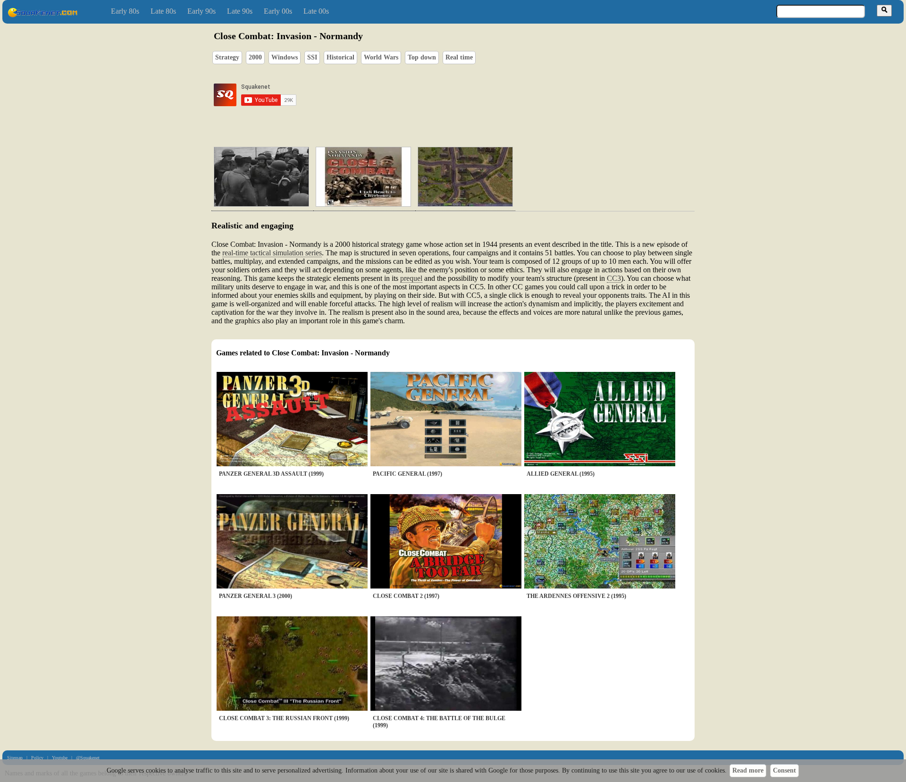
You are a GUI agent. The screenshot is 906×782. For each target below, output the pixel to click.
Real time (459, 57)
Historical (340, 57)
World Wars (381, 57)
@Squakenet (88, 757)
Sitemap (15, 757)
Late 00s (316, 11)
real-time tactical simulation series (272, 253)
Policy (37, 757)
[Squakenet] (42, 15)
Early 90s (201, 11)
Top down (422, 57)
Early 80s (125, 11)
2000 (255, 57)
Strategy (227, 57)
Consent (784, 770)
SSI (312, 57)
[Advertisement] (480, 95)
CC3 (614, 278)
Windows (284, 57)
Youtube (59, 757)
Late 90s (239, 11)
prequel (411, 278)
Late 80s (163, 11)
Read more (747, 770)
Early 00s (278, 11)
